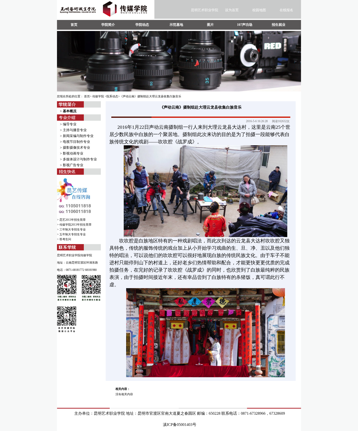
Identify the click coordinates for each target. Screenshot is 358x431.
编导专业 (69, 124)
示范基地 (176, 25)
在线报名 (286, 10)
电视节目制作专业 (76, 142)
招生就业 (278, 25)
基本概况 (69, 111)
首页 (74, 25)
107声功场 (244, 25)
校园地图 (259, 10)
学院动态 (142, 25)
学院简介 (108, 25)
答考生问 (65, 239)
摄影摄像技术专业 (76, 147)
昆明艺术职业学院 (204, 10)
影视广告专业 (73, 165)
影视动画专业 (73, 153)
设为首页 (232, 10)
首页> (88, 96)
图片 (210, 25)
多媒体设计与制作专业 (80, 159)
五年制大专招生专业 (72, 234)
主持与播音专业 (75, 130)
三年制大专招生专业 (72, 229)
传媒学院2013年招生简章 (75, 224)
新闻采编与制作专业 (78, 136)
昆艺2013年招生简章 (72, 219)
